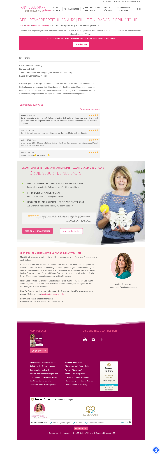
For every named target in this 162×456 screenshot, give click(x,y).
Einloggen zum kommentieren (90, 109)
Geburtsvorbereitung (40, 25)
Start (21, 25)
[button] (22, 218)
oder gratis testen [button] (71, 231)
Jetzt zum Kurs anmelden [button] (38, 231)
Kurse (27, 25)
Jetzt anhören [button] (39, 351)
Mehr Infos (124, 422)
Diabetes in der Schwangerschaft (42, 366)
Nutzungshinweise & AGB (105, 433)
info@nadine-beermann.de (52, 294)
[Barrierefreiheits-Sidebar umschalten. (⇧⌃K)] (156, 450)
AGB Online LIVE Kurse (84, 433)
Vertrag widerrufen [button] (81, 428)
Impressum (66, 433)
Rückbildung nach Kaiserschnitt (76, 366)
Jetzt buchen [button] (81, 44)
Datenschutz (54, 433)
